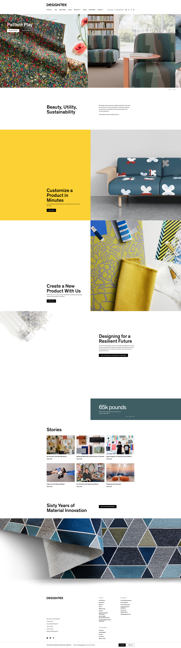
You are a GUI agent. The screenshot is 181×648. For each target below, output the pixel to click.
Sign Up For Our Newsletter (53, 619)
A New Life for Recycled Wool (55, 484)
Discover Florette (13, 30)
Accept (122, 645)
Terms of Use (50, 626)
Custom (70, 9)
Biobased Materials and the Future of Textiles (90, 456)
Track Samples (110, 9)
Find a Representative (119, 9)
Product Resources (125, 604)
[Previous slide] (170, 89)
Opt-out (130, 645)
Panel (100, 606)
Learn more (51, 210)
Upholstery (101, 602)
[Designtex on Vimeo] (53, 638)
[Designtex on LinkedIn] (50, 638)
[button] (133, 10)
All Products (102, 600)
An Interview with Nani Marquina (57, 456)
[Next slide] (174, 89)
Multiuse (101, 604)
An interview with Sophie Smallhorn (87, 484)
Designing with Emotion (113, 484)
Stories (84, 9)
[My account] (131, 10)
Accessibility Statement (52, 624)
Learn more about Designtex (108, 506)
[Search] (128, 10)
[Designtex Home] (57, 5)
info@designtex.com (126, 614)
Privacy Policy (81, 645)
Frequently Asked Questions (125, 607)
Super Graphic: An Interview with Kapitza (118, 456)
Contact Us (123, 610)
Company (101, 630)
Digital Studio (62, 9)
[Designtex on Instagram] (47, 638)
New (56, 9)
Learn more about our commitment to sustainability (113, 355)
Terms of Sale (50, 629)
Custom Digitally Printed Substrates (105, 620)
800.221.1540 (124, 612)
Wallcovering (102, 608)
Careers (101, 634)
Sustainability (92, 9)
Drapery (101, 610)
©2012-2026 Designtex (52, 631)
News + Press (102, 638)
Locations (101, 636)
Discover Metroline (26, 30)
